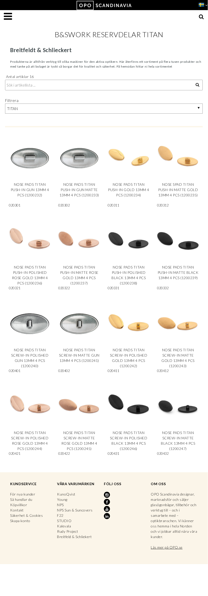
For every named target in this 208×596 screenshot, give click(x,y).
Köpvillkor (18, 505)
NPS (60, 505)
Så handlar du (21, 499)
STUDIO (64, 521)
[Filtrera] (197, 85)
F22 (60, 515)
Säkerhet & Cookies (26, 515)
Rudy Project (67, 531)
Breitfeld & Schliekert (74, 537)
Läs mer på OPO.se (167, 547)
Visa (30, 173)
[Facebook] (107, 502)
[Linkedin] (107, 516)
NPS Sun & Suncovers (75, 510)
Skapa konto (20, 521)
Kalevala (64, 526)
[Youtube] (107, 509)
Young (62, 499)
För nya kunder (22, 494)
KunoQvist (66, 494)
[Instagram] (107, 495)
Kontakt (17, 510)
